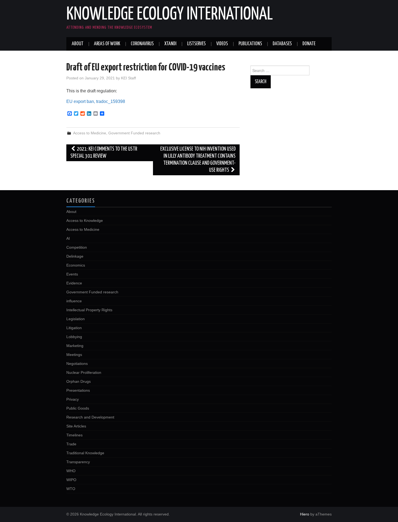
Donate (308, 43)
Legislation (75, 319)
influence (74, 301)
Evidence (74, 283)
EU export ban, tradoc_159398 (95, 101)
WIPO (71, 480)
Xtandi (170, 43)
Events (72, 274)
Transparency (78, 462)
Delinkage (74, 256)
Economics (75, 265)
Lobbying (74, 337)
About (77, 43)
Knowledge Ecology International (169, 14)
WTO (70, 489)
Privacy (72, 399)
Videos (222, 43)
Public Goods (77, 408)
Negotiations (77, 363)
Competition (76, 247)
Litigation (74, 328)
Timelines (74, 435)
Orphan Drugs (78, 381)
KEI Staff (128, 78)
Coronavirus (142, 43)
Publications (250, 43)
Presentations (78, 390)
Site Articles (76, 426)
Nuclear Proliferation (83, 372)
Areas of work (107, 43)
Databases (282, 43)
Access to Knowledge (84, 220)
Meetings (74, 354)
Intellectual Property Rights (89, 310)
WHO (71, 471)
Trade (71, 444)
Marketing (74, 345)
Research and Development (90, 417)
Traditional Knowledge (85, 453)
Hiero (304, 514)
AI (68, 238)
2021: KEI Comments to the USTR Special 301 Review (103, 153)
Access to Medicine (89, 133)
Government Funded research (134, 133)
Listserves (196, 43)
